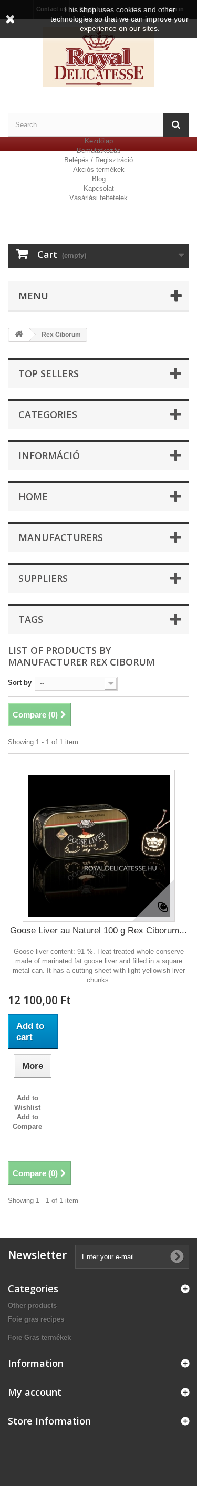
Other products (32, 1306)
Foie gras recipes (36, 1319)
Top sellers (48, 373)
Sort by (20, 683)
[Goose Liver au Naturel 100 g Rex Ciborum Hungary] (99, 846)
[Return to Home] (19, 334)
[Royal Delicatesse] (98, 57)
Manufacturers (60, 537)
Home (33, 496)
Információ (49, 455)
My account (34, 1392)
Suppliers (43, 578)
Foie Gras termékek (39, 1338)
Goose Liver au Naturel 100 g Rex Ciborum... (98, 931)
